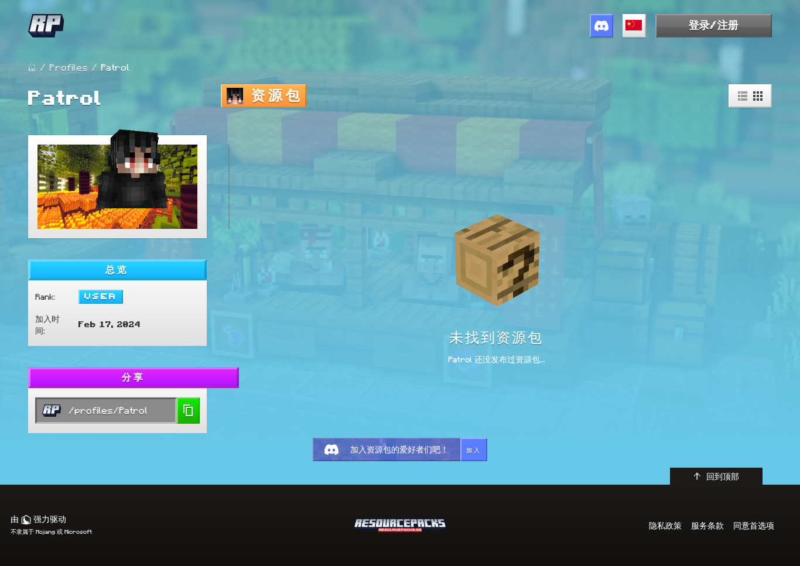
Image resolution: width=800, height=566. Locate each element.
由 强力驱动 (38, 519)
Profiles (68, 67)
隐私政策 (665, 525)
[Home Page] (32, 68)
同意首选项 (753, 525)
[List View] (742, 96)
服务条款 (707, 525)
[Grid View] (758, 96)
